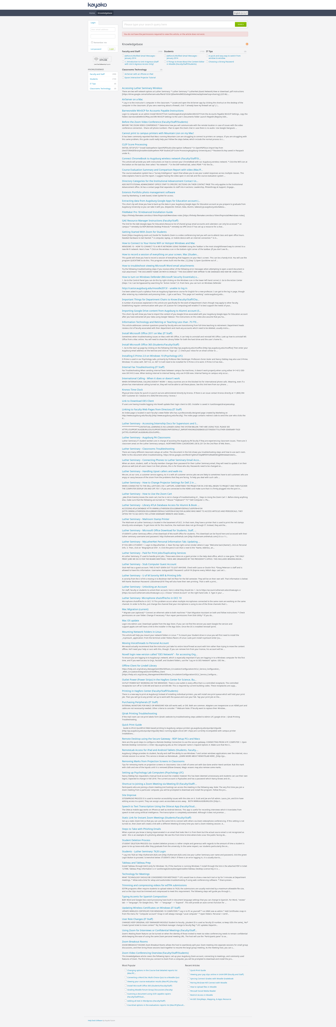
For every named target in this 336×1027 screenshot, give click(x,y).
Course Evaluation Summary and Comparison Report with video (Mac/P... (162, 170)
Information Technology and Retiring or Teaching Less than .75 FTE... (160, 322)
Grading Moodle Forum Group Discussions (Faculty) (149, 989)
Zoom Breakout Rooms (135, 941)
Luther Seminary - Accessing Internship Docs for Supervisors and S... (160, 423)
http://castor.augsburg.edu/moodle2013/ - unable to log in (154, 288)
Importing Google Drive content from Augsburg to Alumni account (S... (161, 311)
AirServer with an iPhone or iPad (139, 74)
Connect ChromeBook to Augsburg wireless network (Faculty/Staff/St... (161, 158)
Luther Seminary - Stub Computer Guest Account (149, 564)
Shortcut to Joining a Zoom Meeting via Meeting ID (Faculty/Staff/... (159, 784)
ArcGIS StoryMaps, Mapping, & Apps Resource (210, 999)
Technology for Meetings (136, 874)
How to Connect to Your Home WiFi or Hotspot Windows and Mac (158, 243)
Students (103, 79)
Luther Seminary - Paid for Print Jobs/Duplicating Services (154, 553)
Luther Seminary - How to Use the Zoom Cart (147, 494)
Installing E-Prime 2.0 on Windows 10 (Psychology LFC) (152, 356)
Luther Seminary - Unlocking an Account (144, 587)
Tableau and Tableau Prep (136, 862)
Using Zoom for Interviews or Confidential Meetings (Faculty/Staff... (159, 930)
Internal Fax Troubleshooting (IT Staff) (143, 367)
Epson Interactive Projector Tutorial (140, 77)
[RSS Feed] (247, 44)
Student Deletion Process (136, 840)
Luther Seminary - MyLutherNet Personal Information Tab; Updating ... (161, 541)
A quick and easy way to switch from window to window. (225, 57)
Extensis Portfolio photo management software (148, 192)
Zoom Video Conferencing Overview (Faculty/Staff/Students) (155, 953)
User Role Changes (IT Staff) (137, 919)
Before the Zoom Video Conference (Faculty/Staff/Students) (155, 122)
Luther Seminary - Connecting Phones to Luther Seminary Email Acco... (161, 460)
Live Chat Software (99, 64)
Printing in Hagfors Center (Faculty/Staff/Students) (150, 691)
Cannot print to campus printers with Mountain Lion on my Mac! (158, 133)
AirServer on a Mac (132, 99)
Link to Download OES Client (138, 401)
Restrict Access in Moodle (201, 995)
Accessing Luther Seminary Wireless (142, 88)
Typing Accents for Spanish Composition (144, 896)
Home (92, 13)
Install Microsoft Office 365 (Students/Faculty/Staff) (150, 344)
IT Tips (103, 83)
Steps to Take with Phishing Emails (141, 829)
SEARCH (241, 24)
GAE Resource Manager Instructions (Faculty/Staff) (150, 220)
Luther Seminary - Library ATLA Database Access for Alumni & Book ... (161, 505)
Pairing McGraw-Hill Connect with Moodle (208, 982)
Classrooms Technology (103, 88)
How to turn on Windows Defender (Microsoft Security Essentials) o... (160, 277)
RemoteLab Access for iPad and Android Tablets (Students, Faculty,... (160, 750)
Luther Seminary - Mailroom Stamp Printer (145, 519)
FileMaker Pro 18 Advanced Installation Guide (147, 212)
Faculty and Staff (103, 74)
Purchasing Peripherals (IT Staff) (140, 702)
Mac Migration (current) (135, 609)
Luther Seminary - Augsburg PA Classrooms (146, 437)
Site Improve (129, 795)
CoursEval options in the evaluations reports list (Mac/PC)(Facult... (156, 1005)
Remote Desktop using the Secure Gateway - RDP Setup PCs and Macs (161, 739)
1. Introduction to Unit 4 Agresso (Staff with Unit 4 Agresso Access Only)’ (142, 62)
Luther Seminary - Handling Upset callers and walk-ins (152, 471)
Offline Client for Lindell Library (139, 665)
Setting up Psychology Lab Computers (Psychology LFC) (152, 772)
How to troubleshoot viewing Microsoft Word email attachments (158, 265)
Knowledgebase (105, 13)
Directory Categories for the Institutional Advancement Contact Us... (160, 181)
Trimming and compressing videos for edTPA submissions (154, 885)
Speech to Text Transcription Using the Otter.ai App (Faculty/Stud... (159, 806)
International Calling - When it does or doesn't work (151, 378)
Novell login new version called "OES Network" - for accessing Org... (160, 654)
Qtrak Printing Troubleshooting (139, 713)
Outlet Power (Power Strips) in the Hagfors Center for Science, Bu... (159, 679)
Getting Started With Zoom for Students (144, 232)
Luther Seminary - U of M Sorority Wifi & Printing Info (151, 575)
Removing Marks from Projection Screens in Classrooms (153, 761)
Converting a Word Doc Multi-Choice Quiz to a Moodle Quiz (153, 977)
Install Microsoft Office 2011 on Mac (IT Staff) (147, 333)
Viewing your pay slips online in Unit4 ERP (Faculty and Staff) (217, 974)
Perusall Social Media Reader (203, 991)
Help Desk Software (95, 1020)
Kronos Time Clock (132, 389)
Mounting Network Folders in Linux (141, 632)
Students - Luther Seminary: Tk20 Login (144, 851)
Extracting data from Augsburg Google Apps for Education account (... (161, 201)
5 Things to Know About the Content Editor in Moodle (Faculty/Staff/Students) (185, 62)
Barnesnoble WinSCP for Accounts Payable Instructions (153, 110)
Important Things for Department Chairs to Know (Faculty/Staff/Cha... (160, 299)
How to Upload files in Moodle (203, 987)
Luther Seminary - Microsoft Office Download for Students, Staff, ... (159, 530)
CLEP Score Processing (134, 144)
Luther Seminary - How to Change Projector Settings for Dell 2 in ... (159, 482)
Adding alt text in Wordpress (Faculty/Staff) (146, 1001)
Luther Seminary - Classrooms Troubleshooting (148, 449)
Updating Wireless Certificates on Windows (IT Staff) (151, 908)
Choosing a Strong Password (221, 61)
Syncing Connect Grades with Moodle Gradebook (211, 978)
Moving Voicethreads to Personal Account (145, 643)
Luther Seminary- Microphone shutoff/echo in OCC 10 (152, 598)
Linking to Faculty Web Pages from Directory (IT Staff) (152, 409)
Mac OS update (130, 620)
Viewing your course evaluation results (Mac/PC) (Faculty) (152, 981)
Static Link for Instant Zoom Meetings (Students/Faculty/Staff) (156, 817)
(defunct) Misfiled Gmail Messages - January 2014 (140, 57)
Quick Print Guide (132, 724)
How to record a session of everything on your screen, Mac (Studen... (160, 254)
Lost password (96, 49)
